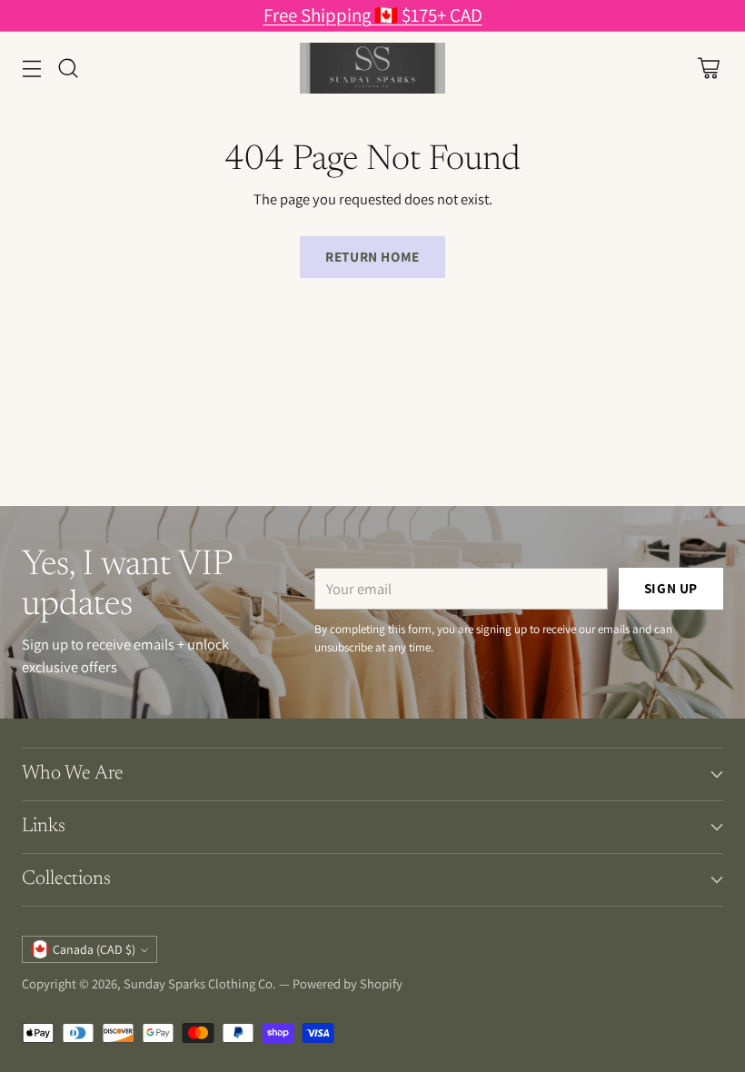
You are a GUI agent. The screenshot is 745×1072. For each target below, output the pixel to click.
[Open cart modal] (708, 68)
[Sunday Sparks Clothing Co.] (372, 68)
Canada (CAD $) (94, 949)
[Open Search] (67, 68)
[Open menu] (31, 68)
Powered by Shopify (347, 983)
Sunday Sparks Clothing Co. (200, 983)
